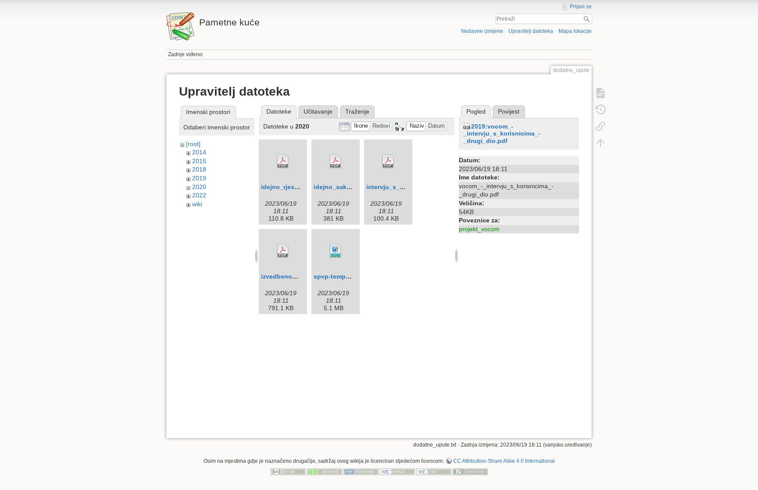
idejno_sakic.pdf (339, 186)
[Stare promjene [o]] (600, 109)
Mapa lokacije (575, 31)
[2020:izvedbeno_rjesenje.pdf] (283, 251)
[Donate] (324, 471)
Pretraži (587, 19)
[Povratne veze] (600, 126)
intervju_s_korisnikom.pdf (405, 186)
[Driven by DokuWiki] (470, 471)
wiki (197, 203)
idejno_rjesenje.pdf (290, 186)
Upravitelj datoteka (530, 31)
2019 (199, 178)
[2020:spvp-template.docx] (336, 251)
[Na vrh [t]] (600, 143)
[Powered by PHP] (361, 471)
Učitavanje (318, 111)
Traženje (357, 111)
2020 (199, 186)
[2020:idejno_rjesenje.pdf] (283, 161)
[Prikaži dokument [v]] (600, 93)
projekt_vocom (479, 228)
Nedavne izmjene (482, 31)
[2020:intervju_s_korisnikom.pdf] (388, 161)
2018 (199, 169)
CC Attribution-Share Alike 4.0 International (504, 461)
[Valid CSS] (433, 471)
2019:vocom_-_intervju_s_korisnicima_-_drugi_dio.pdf (501, 134)
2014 (199, 152)
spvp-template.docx (343, 276)
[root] (193, 143)
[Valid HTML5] (397, 471)
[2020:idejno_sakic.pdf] (336, 161)
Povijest (508, 111)
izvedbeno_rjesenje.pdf (296, 276)
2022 (199, 195)
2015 (199, 161)
